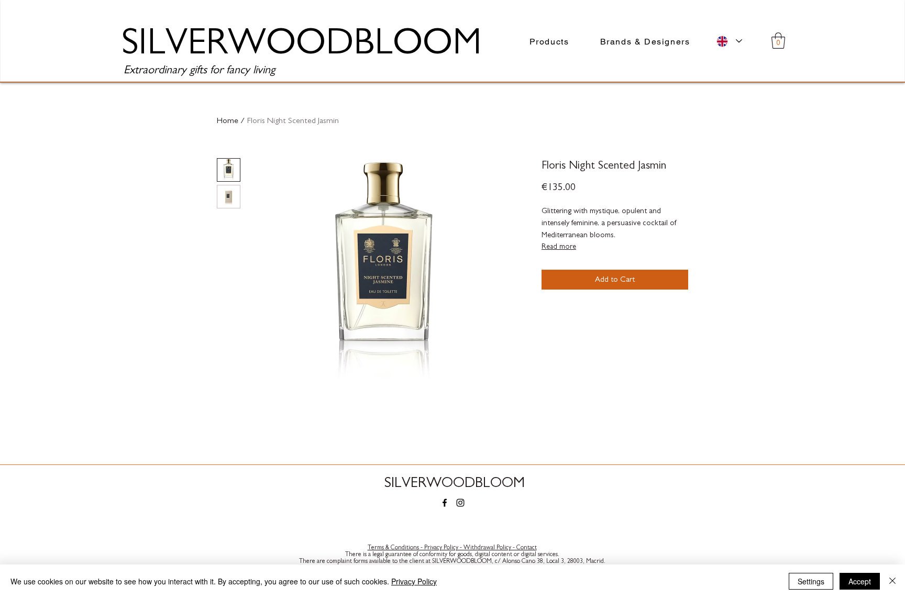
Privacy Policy (414, 581)
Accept (859, 581)
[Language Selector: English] (729, 41)
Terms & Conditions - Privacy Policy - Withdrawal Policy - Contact (452, 547)
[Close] (892, 581)
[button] (778, 40)
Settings (811, 581)
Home (227, 120)
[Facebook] (444, 502)
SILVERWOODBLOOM (454, 482)
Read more (559, 246)
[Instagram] (460, 502)
